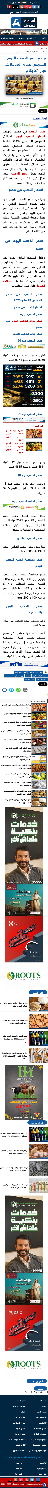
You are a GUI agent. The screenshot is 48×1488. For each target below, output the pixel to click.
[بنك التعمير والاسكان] (24, 845)
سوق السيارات (19, 1422)
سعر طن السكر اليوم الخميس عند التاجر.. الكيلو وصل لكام (17, 784)
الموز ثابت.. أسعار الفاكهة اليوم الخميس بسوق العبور (15, 447)
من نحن (19, 1462)
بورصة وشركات (40, 1433)
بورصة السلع (19, 676)
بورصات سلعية (19, 1406)
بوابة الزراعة (20, 1417)
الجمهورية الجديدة (38, 1439)
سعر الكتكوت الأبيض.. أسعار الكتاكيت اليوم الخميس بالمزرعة (16, 732)
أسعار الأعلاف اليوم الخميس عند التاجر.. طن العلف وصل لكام (16, 766)
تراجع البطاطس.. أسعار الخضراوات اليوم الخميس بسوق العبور (17, 723)
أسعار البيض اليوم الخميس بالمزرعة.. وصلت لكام (18, 749)
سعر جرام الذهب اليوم (27, 320)
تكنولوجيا (42, 1422)
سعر (41, 131)
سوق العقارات (40, 1428)
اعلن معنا (42, 1473)
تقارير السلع (20, 1444)
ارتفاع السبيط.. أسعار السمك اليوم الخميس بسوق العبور (15, 435)
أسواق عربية (20, 1433)
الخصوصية (41, 1468)
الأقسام (43, 1400)
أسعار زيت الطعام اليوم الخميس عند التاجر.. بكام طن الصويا (16, 758)
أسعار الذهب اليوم (30, 135)
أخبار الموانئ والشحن (37, 1450)
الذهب (33, 131)
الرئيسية (43, 38)
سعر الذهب (19, 173)
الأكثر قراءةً (37, 1122)
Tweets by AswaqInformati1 (36, 1392)
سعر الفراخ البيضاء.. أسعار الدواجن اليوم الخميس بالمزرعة (17, 740)
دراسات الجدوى (19, 1450)
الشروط (19, 1468)
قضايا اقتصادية (39, 1444)
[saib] (24, 939)
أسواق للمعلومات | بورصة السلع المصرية (24, 1457)
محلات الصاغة (29, 679)
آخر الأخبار (38, 992)
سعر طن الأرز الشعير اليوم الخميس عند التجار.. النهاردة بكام (17, 801)
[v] (24, 665)
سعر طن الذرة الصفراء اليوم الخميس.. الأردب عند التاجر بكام (18, 775)
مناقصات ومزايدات (17, 1439)
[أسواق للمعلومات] (24, 976)
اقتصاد (21, 38)
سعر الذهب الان (42, 679)
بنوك (23, 1411)
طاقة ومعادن (41, 1417)
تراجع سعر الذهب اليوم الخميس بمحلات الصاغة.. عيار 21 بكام (17, 792)
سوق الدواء (20, 1428)
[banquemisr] (24, 900)
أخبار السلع (31, 38)
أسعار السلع (39, 48)
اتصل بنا (18, 1473)
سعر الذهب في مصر (35, 672)
